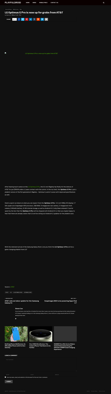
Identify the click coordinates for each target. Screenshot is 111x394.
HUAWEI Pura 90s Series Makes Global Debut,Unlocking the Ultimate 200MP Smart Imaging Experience (64, 346)
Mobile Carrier (16, 9)
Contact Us (54, 2)
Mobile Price (43, 2)
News (34, 2)
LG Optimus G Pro (34, 187)
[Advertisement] (41, 38)
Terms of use (102, 391)
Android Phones (8, 9)
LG (10, 292)
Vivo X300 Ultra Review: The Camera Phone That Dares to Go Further (40, 345)
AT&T (12, 287)
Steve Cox (8, 15)
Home (27, 2)
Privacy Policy (94, 391)
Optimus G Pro (27, 292)
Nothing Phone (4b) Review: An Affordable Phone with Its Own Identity (15, 345)
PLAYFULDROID (13, 2)
